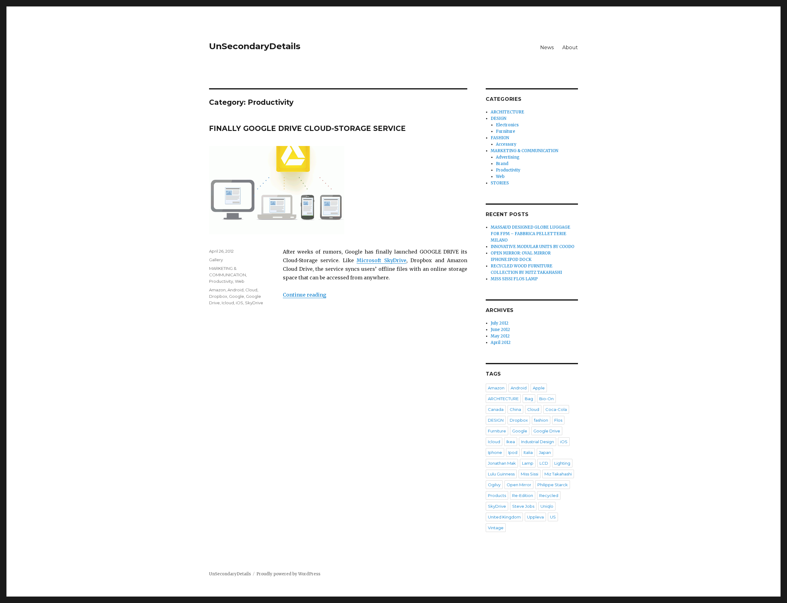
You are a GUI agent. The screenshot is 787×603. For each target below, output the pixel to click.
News (547, 47)
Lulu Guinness (501, 473)
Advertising (508, 157)
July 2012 (499, 323)
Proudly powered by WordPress (288, 574)
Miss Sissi (529, 473)
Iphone (495, 452)
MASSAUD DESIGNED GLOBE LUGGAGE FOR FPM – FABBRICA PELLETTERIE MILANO (530, 234)
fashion (541, 420)
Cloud (251, 289)
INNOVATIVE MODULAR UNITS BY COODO (532, 246)
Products (497, 495)
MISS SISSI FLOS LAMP (514, 279)
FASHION (500, 137)
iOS (239, 302)
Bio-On (546, 398)
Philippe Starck (552, 484)
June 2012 (500, 329)
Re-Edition (522, 495)
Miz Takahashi (558, 473)
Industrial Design (537, 441)
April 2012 (501, 342)
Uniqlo (546, 506)
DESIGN (498, 118)
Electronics (507, 125)
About (570, 47)
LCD (544, 463)
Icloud (228, 302)
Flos (558, 420)
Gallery (216, 259)
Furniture (505, 131)
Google (236, 296)
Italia (528, 452)
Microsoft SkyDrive (381, 260)
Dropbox (218, 296)
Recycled (548, 495)
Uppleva (535, 516)
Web (239, 281)
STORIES (500, 183)
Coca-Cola (556, 409)
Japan (545, 452)
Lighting (562, 463)
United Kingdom (504, 516)
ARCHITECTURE (507, 112)
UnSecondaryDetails (254, 46)
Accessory (506, 144)
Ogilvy (494, 484)
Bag (529, 398)
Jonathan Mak (502, 463)
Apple (539, 387)
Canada (496, 409)
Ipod (512, 452)
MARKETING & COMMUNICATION (524, 150)
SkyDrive (254, 302)
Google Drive (546, 430)
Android (235, 289)
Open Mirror (519, 484)
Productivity (221, 281)
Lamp (527, 463)
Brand (502, 163)
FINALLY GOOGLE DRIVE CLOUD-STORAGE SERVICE (307, 128)
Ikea (510, 441)
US (553, 516)
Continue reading (304, 295)
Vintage (496, 527)
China (515, 409)
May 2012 (500, 336)
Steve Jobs (523, 506)
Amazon (217, 289)
